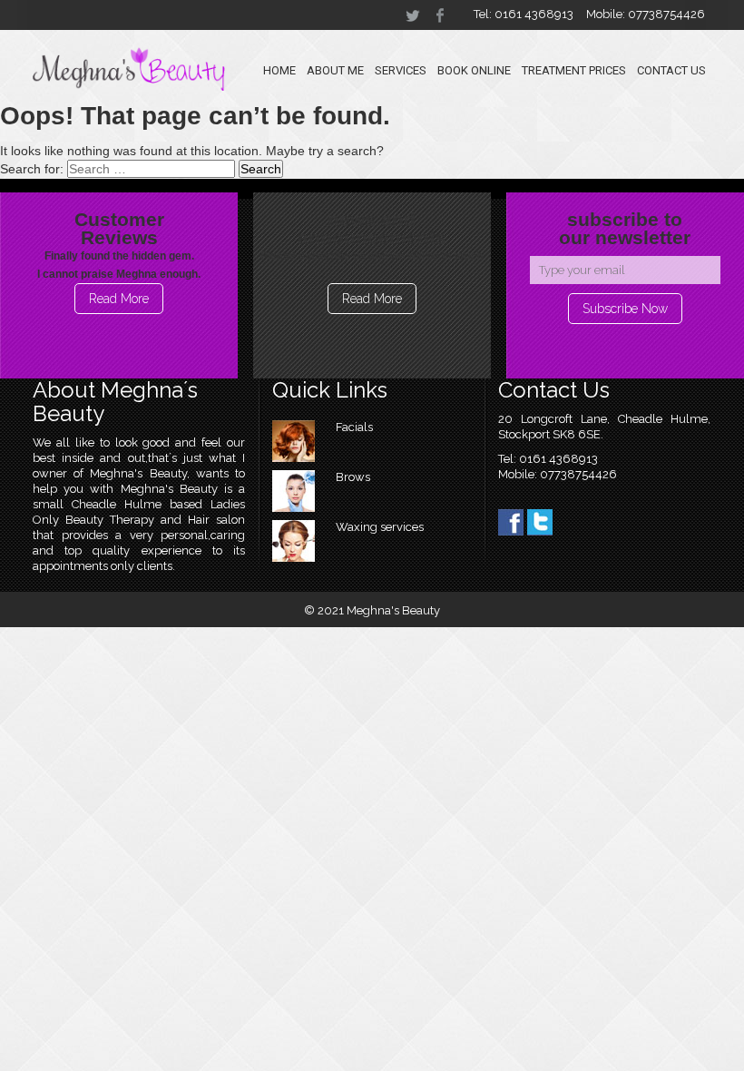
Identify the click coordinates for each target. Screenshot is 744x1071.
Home (279, 70)
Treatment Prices (574, 70)
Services (400, 70)
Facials (354, 427)
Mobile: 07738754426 (645, 14)
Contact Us (671, 70)
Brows (353, 477)
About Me (335, 70)
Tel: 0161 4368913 (523, 14)
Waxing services (380, 527)
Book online (474, 70)
